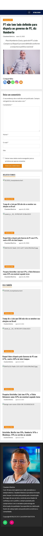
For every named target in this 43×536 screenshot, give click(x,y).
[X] (9, 82)
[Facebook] (5, 82)
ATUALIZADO (36, 12)
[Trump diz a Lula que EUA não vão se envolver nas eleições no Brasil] (21, 190)
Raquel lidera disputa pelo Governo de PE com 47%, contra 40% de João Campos (20, 239)
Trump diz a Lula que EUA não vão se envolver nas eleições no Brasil (19, 205)
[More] (21, 82)
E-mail (5, 142)
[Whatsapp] (12, 82)
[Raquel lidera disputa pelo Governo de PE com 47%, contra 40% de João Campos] (21, 224)
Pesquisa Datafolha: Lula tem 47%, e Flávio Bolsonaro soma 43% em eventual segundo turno (21, 273)
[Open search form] (24, 12)
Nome (5, 134)
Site (4, 150)
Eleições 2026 (8, 20)
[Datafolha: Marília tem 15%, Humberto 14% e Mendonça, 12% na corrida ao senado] (21, 416)
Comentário (7, 105)
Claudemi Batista (9, 36)
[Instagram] (16, 82)
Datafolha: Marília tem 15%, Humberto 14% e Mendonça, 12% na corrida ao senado (20, 433)
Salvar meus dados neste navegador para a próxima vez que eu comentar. (19, 159)
